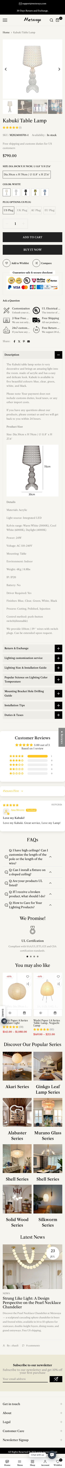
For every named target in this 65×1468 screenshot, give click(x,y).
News (6, 1293)
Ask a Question (11, 300)
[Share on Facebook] (14, 341)
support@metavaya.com (34, 3)
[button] (11, 127)
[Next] (56, 69)
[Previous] (8, 69)
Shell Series (17, 1179)
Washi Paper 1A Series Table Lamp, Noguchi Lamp (46, 1023)
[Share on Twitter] (19, 341)
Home (6, 32)
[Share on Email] (28, 341)
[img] (10, 805)
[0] (58, 20)
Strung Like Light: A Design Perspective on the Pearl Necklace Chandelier (32, 1302)
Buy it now (32, 249)
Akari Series (17, 1086)
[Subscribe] (56, 1379)
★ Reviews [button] (62, 737)
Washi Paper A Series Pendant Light (15, 1022)
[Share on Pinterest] (23, 341)
